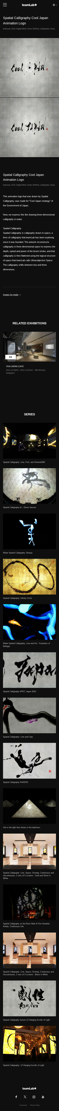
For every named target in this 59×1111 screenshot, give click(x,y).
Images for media (10, 295)
